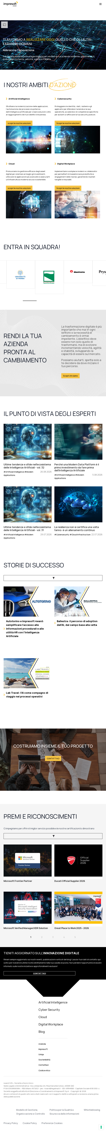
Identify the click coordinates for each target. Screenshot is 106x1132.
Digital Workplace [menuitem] (51, 1024)
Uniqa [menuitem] (41, 1054)
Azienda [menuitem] (42, 1044)
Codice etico (44, 1070)
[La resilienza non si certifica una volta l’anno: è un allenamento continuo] (78, 512)
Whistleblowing (92, 1109)
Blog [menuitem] (42, 1032)
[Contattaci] (53, 760)
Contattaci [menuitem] (44, 1065)
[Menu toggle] (100, 4)
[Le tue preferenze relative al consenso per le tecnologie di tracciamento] (101, 1127)
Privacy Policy (11, 1123)
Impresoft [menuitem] (43, 1049)
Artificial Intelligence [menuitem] (53, 1002)
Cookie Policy (30, 1123)
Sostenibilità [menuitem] (44, 1059)
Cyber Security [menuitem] (49, 1010)
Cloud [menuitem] (43, 1017)
